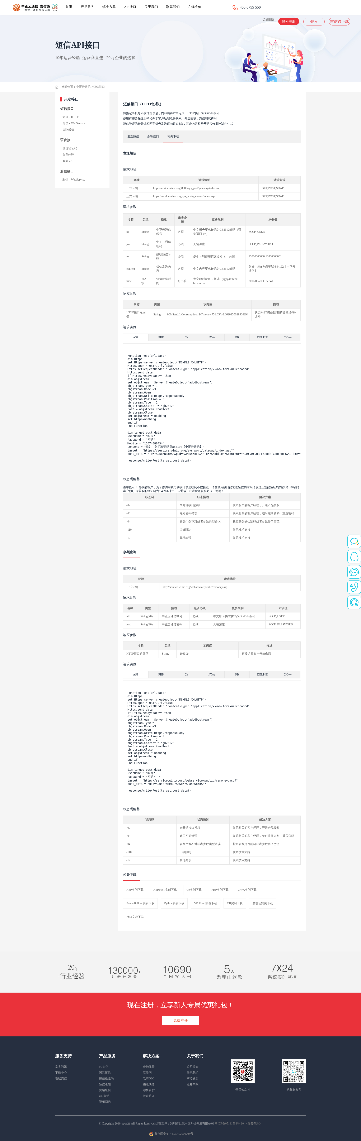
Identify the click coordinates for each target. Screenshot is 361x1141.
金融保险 (149, 1066)
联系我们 (173, 7)
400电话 (104, 1096)
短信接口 (99, 86)
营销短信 (105, 1090)
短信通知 (105, 1084)
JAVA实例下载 (247, 889)
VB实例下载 (235, 903)
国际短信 (68, 129)
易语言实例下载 (262, 903)
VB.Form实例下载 (205, 903)
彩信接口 (67, 171)
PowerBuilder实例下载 (140, 903)
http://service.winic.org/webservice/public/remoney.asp (195, 587)
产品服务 (87, 7)
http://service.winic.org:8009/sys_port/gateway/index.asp (186, 188)
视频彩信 (105, 1101)
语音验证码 (69, 148)
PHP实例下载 (220, 889)
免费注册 (180, 1020)
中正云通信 (83, 86)
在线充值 (194, 7)
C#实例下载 (194, 889)
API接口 (130, 7)
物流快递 (149, 1084)
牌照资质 (192, 1078)
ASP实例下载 (135, 889)
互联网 (147, 1072)
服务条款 (192, 1084)
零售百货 (149, 1090)
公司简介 (192, 1066)
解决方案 (109, 7)
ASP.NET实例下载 (165, 889)
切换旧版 (268, 19)
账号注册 (288, 21)
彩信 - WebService (73, 179)
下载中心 (61, 1072)
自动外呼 (68, 154)
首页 (69, 7)
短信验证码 (106, 1078)
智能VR (67, 160)
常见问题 (61, 1066)
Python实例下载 (174, 903)
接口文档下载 (135, 916)
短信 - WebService (73, 123)
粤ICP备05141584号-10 (230, 1123)
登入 (314, 21)
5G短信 (103, 1066)
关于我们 (151, 7)
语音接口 (67, 140)
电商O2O (148, 1078)
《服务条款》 (253, 1123)
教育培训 (149, 1096)
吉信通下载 (339, 21)
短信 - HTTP (70, 117)
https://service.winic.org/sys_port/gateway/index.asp (184, 196)
